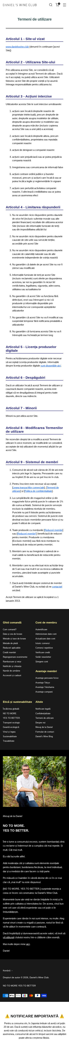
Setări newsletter (43, 657)
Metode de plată (10, 643)
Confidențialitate (42, 713)
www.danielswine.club (17, 46)
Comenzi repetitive (44, 648)
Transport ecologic (11, 722)
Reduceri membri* (26, 533)
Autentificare (41, 629)
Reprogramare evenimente (15, 657)
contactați (57, 586)
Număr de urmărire (11, 671)
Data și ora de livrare (12, 634)
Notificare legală (42, 709)
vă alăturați (8, 937)
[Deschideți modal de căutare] (50, 5)
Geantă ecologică (11, 727)
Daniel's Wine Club (39, 977)
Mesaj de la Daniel (44, 727)
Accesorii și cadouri (12, 675)
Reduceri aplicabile (11, 648)
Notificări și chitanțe (12, 666)
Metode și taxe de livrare (14, 638)
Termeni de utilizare (44, 718)
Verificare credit (42, 652)
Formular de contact (44, 732)
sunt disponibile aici (51, 365)
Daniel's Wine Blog (44, 736)
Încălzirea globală (11, 709)
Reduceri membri (53, 530)
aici (28, 944)
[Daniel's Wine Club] (20, 5)
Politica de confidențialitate (38, 491)
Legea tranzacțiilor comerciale (28, 487)
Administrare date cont (45, 634)
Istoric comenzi (42, 643)
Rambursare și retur (12, 661)
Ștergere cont (41, 661)
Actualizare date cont (45, 638)
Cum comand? (9, 629)
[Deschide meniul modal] (64, 5)
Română (6, 971)
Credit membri (9, 652)
